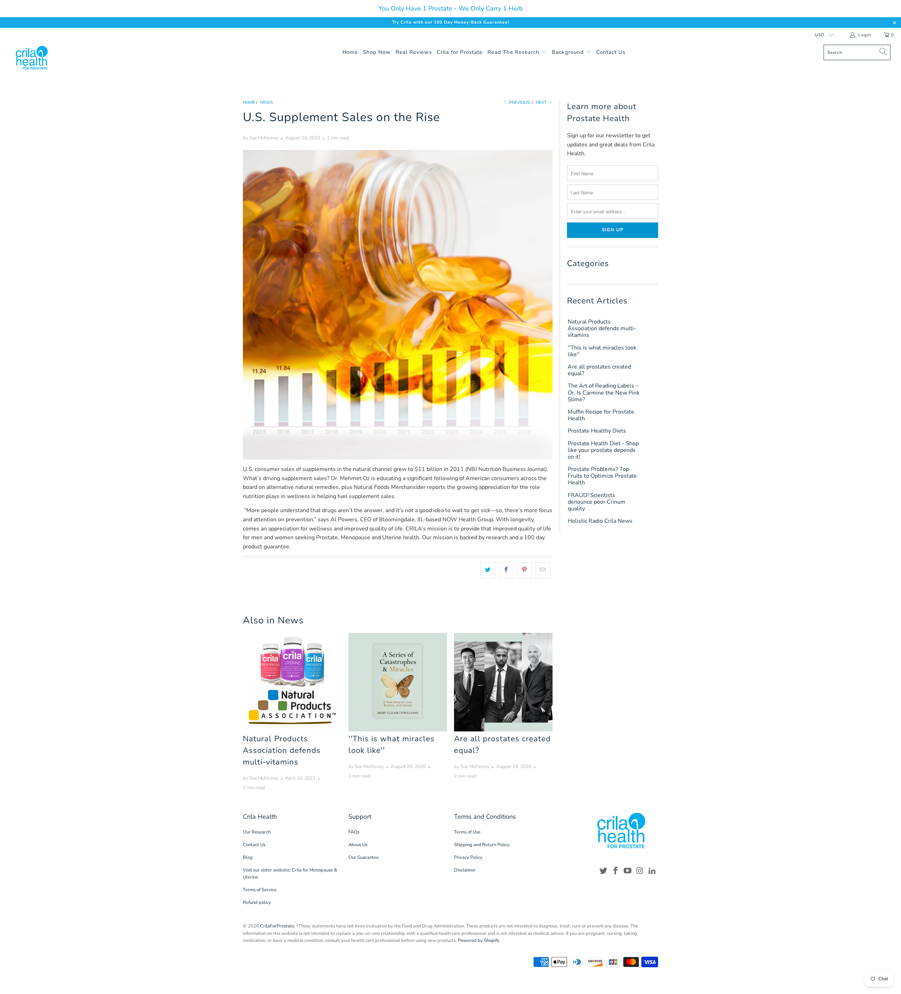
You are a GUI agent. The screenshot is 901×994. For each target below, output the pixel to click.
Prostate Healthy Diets (597, 431)
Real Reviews (414, 52)
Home (350, 52)
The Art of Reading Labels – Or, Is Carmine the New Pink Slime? (603, 393)
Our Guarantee (363, 857)
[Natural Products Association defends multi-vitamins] (292, 682)
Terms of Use (467, 832)
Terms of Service (260, 890)
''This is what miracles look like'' (602, 351)
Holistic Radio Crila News (600, 521)
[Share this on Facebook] (506, 570)
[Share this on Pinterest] (524, 570)
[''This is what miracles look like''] (397, 682)
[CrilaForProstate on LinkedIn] (652, 871)
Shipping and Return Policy (482, 845)
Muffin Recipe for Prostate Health (601, 415)
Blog (248, 857)
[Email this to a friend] (542, 570)
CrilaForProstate (277, 926)
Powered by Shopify (478, 940)
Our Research (257, 832)
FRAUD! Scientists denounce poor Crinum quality (596, 502)
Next (542, 102)
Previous (519, 102)
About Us (357, 845)
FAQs (353, 832)
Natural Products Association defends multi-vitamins (282, 750)
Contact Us (610, 52)
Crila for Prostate (460, 52)
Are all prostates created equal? (599, 370)
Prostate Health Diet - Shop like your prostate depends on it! (603, 450)
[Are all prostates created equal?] (503, 682)
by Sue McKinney (260, 138)
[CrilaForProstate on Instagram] (640, 871)
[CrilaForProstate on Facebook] (615, 871)
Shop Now (377, 52)
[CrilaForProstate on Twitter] (603, 871)
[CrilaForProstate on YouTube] (628, 871)
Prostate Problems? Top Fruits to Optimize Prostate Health (602, 476)
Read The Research (514, 52)
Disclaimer (465, 870)
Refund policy (257, 902)
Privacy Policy (468, 857)
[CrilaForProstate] (75, 57)
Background (569, 52)
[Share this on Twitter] (488, 570)
